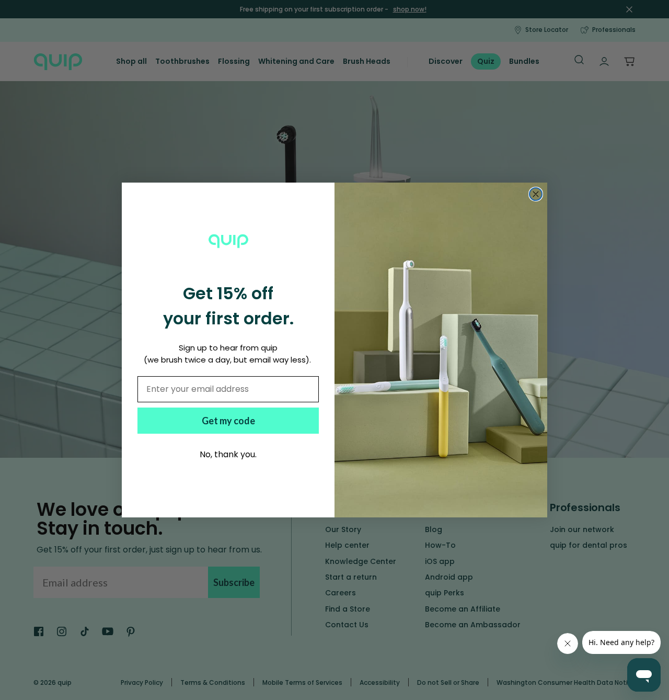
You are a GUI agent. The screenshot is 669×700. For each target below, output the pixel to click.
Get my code (228, 420)
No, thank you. (228, 454)
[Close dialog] (535, 194)
